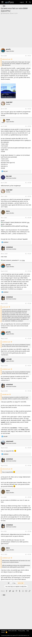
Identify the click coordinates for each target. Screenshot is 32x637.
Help (27, 630)
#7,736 (29, 531)
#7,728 (29, 271)
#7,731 (29, 365)
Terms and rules (12, 630)
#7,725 (29, 196)
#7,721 (29, 55)
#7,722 (29, 109)
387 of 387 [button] (20, 583)
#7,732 (29, 391)
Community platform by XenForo (15, 635)
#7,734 (29, 465)
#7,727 (29, 253)
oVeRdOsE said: (6, 342)
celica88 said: (5, 394)
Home (3, 632)
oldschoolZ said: (6, 59)
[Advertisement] (16, 31)
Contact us (4, 630)
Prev (14, 583)
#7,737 (29, 554)
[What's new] (26, 2)
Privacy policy (21, 630)
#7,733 (29, 448)
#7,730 (29, 338)
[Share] (26, 56)
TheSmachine (5, 13)
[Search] (30, 2)
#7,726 (29, 217)
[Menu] (2, 2)
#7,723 (29, 126)
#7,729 (29, 303)
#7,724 (29, 182)
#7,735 (29, 497)
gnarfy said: (5, 307)
